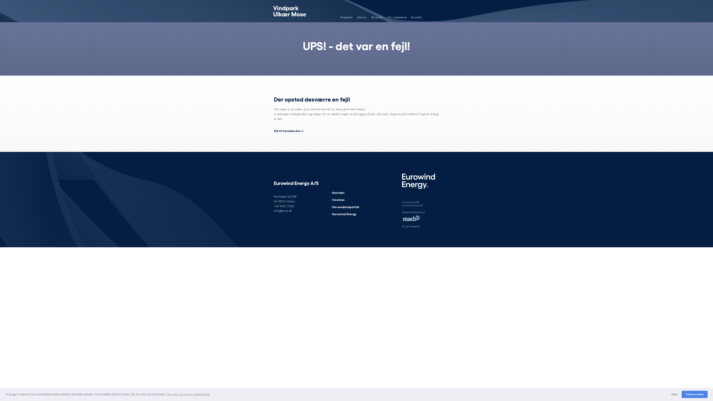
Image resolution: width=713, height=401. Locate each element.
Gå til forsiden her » (289, 131)
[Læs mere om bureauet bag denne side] (411, 219)
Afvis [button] (674, 394)
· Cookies (338, 199)
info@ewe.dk (283, 210)
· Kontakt (338, 192)
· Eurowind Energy (343, 214)
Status (362, 17)
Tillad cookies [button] (695, 394)
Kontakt (416, 17)
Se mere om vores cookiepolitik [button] (188, 394)
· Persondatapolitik (345, 207)
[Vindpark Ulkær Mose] (291, 11)
